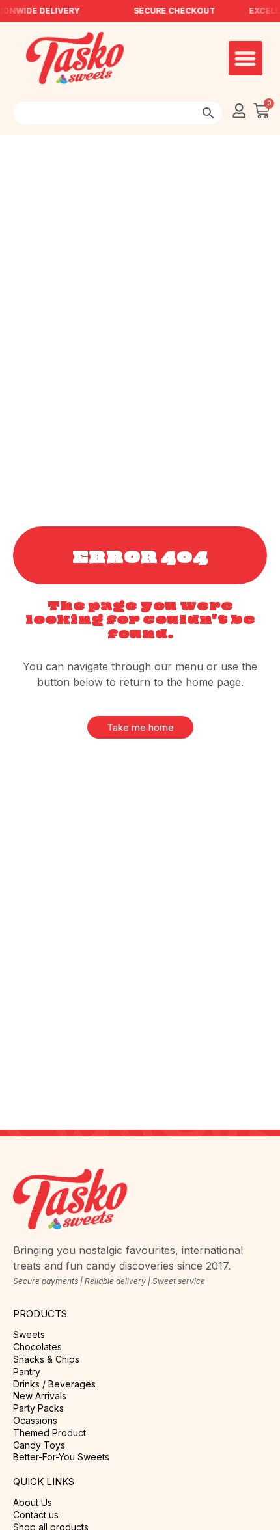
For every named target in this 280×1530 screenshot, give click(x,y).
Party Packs (38, 1408)
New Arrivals (39, 1396)
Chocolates (37, 1347)
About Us (32, 1502)
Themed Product (49, 1433)
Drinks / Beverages (54, 1384)
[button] (246, 58)
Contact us (36, 1515)
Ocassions (35, 1420)
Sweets (29, 1335)
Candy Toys (39, 1445)
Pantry (26, 1372)
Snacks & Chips (46, 1359)
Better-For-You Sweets (61, 1457)
